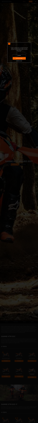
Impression (20, 51)
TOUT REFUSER (19, 55)
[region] (19, 52)
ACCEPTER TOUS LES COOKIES (19, 58)
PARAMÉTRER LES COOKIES (19, 60)
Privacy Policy (18, 51)
